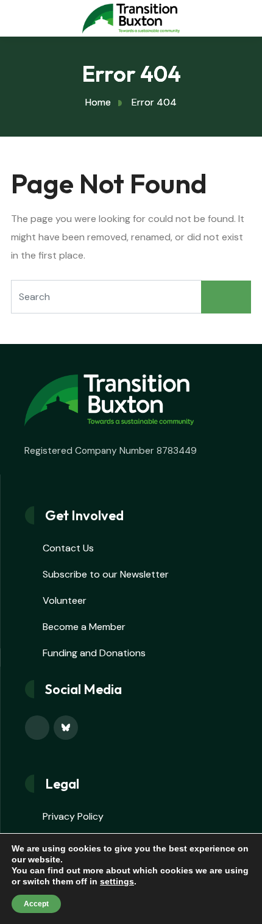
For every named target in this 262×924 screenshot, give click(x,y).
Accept (36, 904)
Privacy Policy (73, 816)
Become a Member (84, 626)
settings (117, 881)
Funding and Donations (94, 652)
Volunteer (65, 600)
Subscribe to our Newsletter (106, 574)
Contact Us (68, 548)
